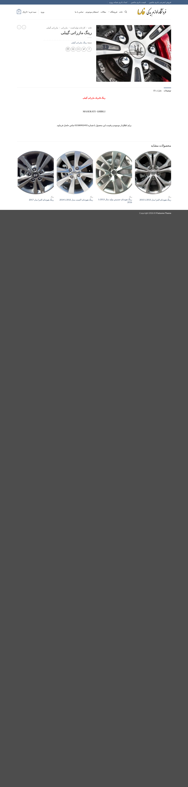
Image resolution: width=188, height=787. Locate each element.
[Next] (18, 180)
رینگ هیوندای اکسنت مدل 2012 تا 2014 (76, 199)
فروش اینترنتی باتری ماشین (160, 2)
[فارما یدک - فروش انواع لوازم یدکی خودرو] (151, 12)
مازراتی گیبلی (52, 28)
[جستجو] (126, 12)
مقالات (103, 12)
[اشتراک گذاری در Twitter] (83, 49)
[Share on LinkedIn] (68, 49)
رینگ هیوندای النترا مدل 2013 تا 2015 (155, 199)
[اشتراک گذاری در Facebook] (89, 49)
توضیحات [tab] (167, 90)
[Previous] (171, 180)
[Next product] (24, 27)
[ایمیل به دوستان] (78, 49)
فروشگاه (113, 12)
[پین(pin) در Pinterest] (73, 49)
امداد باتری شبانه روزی (118, 2)
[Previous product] (19, 27)
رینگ (85, 42)
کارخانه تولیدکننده (77, 28)
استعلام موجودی (92, 12)
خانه (121, 12)
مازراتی (64, 28)
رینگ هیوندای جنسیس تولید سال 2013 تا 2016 (115, 200)
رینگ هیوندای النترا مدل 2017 (41, 199)
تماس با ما (79, 12)
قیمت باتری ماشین (138, 2)
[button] (42, 12)
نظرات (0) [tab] (157, 90)
